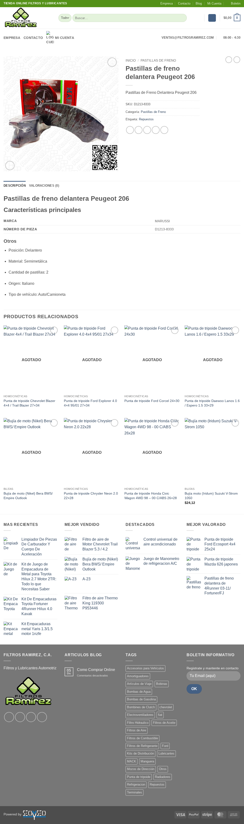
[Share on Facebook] (130, 130)
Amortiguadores (138, 676)
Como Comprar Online (96, 670)
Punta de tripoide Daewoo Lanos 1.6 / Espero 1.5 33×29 (212, 403)
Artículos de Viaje (139, 684)
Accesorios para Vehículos (145, 668)
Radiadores (162, 777)
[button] (233, 3)
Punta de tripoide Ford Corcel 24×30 (151, 401)
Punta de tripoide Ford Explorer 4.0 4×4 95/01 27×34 (90, 403)
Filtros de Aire (136, 730)
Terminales (134, 792)
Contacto (184, 3)
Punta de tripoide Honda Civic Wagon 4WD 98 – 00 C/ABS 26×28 (150, 495)
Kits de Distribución (140, 753)
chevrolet (165, 707)
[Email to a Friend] (147, 130)
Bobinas (161, 684)
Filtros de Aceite (164, 722)
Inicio (131, 60)
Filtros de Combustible (142, 738)
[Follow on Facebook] (9, 717)
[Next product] (228, 59)
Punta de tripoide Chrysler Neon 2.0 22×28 (91, 495)
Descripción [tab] (15, 185)
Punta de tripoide (138, 777)
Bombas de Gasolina (141, 699)
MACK (131, 761)
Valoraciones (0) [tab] (44, 185)
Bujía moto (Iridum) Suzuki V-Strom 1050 (211, 495)
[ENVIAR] (182, 18)
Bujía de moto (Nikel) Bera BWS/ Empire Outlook (28, 495)
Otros (163, 769)
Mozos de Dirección (140, 769)
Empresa (166, 3)
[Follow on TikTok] (31, 717)
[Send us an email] (42, 717)
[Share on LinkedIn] (164, 130)
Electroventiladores (140, 715)
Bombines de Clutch (141, 707)
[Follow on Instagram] (20, 717)
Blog (199, 3)
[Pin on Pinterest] (156, 130)
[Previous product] (237, 59)
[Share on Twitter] (138, 130)
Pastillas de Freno (158, 60)
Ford (165, 746)
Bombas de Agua (139, 691)
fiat (160, 715)
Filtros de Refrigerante (142, 746)
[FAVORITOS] (199, 18)
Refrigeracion (136, 784)
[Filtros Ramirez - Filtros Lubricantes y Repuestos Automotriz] (27, 18)
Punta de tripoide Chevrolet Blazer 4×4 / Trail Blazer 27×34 (29, 403)
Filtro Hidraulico (137, 722)
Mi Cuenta (214, 3)
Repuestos (146, 119)
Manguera (147, 761)
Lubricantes (166, 753)
